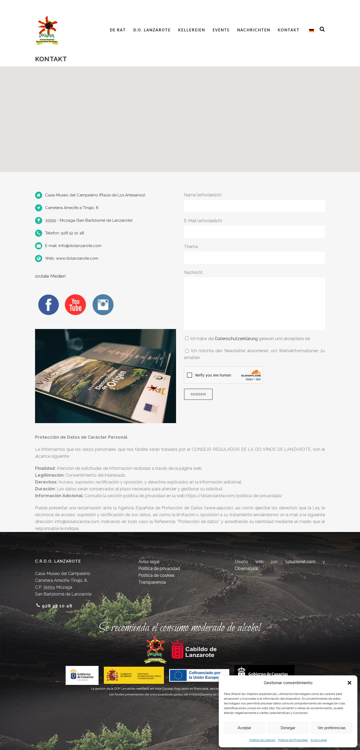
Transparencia (152, 582)
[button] (349, 682)
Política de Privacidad (293, 740)
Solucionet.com (300, 561)
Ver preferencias (332, 727)
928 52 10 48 (57, 605)
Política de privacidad (159, 568)
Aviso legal (148, 561)
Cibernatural (246, 568)
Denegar (288, 727)
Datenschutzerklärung (236, 338)
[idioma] (310, 30)
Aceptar (244, 727)
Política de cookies (262, 740)
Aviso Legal (318, 740)
